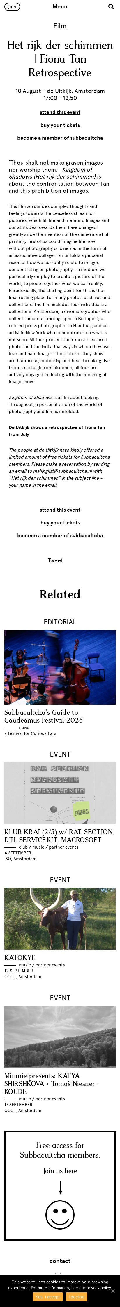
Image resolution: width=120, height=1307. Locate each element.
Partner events (63, 847)
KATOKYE (20, 958)
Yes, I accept (48, 1296)
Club (23, 847)
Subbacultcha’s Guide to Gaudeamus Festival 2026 (43, 716)
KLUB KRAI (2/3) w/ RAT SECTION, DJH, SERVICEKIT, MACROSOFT (59, 836)
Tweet (55, 560)
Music (38, 847)
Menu (60, 6)
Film (60, 26)
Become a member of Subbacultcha (60, 138)
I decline (76, 1296)
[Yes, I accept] (113, 1291)
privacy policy (99, 1287)
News (24, 727)
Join (12, 6)
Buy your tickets (60, 125)
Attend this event (60, 112)
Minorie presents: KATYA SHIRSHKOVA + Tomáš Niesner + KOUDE (51, 1084)
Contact (60, 1261)
